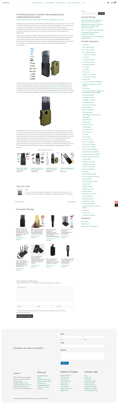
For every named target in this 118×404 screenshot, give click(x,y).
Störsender (48, 29)
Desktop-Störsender (89, 383)
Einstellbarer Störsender (90, 388)
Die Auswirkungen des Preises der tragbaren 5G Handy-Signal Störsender (52, 261)
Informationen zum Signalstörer (49, 19)
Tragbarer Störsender (90, 381)
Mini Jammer (87, 379)
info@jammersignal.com (19, 383)
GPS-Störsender (56, 92)
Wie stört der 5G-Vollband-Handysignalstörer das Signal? (67, 232)
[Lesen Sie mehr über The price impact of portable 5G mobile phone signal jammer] (53, 250)
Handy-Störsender (57, 87)
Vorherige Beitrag (18, 201)
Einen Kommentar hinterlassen (24, 19)
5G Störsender (64, 383)
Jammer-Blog (36, 19)
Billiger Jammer (65, 390)
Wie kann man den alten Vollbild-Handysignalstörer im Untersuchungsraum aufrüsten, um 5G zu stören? (37, 259)
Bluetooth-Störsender (66, 388)
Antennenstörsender (89, 384)
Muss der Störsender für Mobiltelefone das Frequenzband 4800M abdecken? (37, 232)
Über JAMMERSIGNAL (42, 376)
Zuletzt (85, 339)
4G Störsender (64, 384)
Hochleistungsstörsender (91, 390)
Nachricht (64, 350)
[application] (85, 2)
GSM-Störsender (65, 386)
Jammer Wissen (85, 224)
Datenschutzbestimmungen (44, 379)
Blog (85, 375)
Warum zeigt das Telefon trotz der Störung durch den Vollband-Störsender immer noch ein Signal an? (22, 232)
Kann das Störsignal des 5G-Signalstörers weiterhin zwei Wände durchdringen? (92, 21)
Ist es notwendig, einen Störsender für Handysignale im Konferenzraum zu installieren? (22, 263)
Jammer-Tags (87, 377)
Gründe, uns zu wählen (43, 387)
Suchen (83, 11)
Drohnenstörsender (66, 381)
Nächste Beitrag (72, 201)
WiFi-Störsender (45, 92)
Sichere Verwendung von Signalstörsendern (92, 30)
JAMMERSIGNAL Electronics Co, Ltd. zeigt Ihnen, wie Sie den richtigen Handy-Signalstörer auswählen (91, 26)
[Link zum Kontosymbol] (108, 2)
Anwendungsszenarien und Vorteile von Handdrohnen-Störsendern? (67, 261)
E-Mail (63, 342)
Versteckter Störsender (90, 386)
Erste (62, 339)
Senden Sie (65, 363)
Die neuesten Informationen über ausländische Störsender (90, 33)
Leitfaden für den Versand (43, 381)
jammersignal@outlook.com (20, 384)
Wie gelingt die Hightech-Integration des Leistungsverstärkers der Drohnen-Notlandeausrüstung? (52, 233)
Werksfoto (39, 389)
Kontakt (39, 377)
